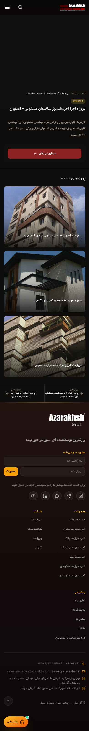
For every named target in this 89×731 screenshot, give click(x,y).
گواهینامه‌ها (35, 529)
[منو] (7, 7)
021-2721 (58, 663)
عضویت (11, 471)
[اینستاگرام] (80, 495)
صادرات (80, 619)
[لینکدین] (45, 495)
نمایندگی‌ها (78, 610)
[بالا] (8, 701)
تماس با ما (79, 600)
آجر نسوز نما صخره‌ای (72, 566)
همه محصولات (77, 520)
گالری (38, 548)
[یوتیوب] (33, 495)
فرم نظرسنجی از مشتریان (70, 638)
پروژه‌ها (75, 93)
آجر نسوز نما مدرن (74, 529)
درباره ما (37, 520)
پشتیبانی (12, 721)
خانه (83, 93)
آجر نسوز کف (77, 557)
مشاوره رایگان (47, 153)
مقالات (81, 628)
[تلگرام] (68, 495)
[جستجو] (20, 7)
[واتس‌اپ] (57, 495)
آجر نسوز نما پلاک (75, 538)
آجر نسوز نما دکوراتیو (72, 576)
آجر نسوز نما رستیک (73, 548)
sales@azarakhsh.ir (43, 671)
